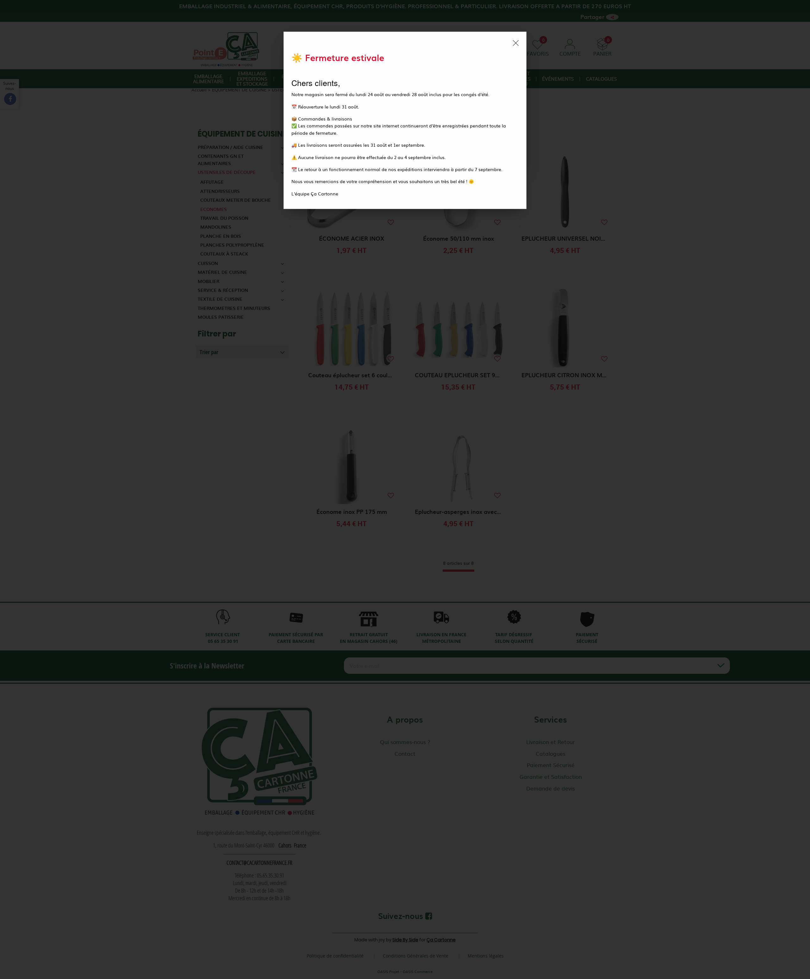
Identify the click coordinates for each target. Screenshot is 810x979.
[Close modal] (516, 43)
